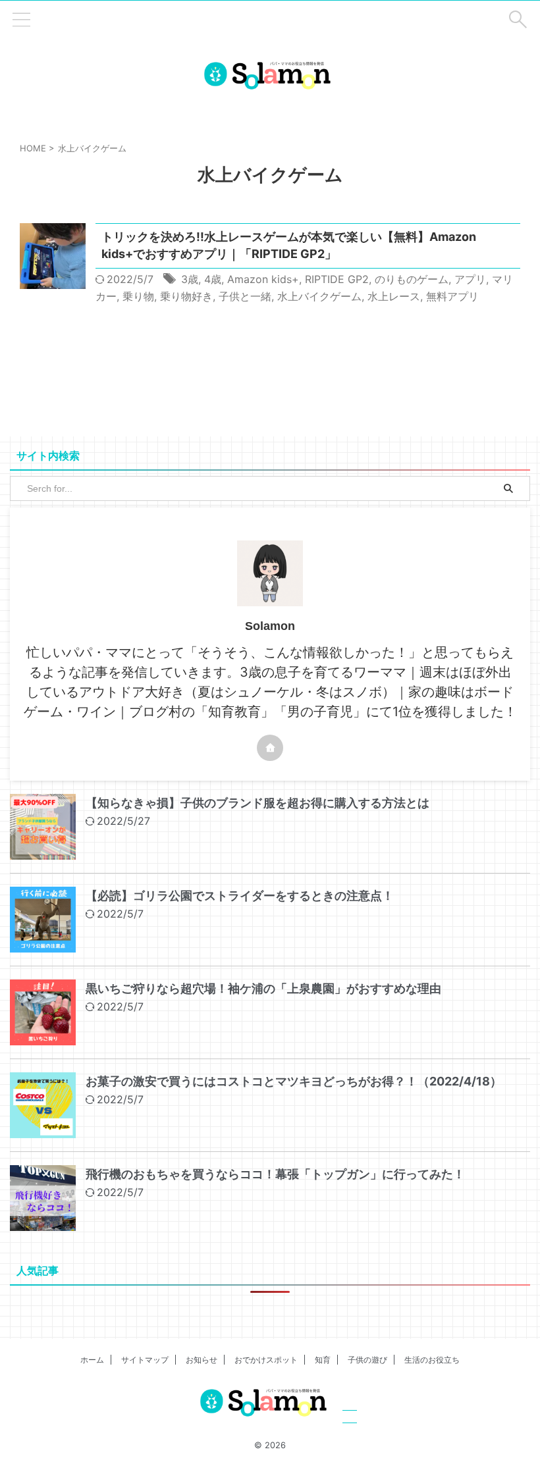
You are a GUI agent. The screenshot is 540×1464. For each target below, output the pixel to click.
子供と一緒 (245, 296)
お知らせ (201, 1360)
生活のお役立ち (432, 1360)
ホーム (92, 1360)
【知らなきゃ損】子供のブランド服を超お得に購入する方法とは (257, 803)
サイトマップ (145, 1360)
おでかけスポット (266, 1360)
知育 (323, 1360)
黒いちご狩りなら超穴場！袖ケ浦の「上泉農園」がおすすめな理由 (263, 988)
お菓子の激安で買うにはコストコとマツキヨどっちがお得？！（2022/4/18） (294, 1081)
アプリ (470, 279)
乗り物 (138, 296)
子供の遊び (367, 1360)
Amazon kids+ (263, 279)
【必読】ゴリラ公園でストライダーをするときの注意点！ (240, 895)
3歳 (189, 279)
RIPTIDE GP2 (337, 279)
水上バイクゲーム (319, 296)
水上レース (393, 296)
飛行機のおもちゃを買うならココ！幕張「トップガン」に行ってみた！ (275, 1174)
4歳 (212, 279)
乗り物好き (186, 296)
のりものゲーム (411, 279)
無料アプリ (452, 296)
